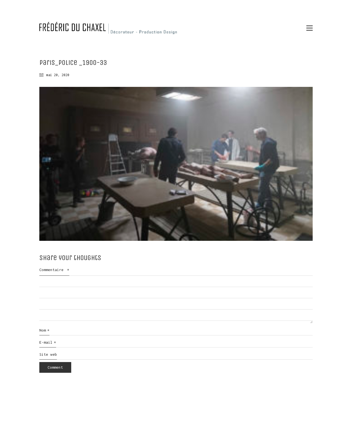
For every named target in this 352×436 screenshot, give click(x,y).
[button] (309, 28)
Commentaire (54, 269)
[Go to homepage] (108, 28)
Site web (48, 354)
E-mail (47, 342)
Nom (44, 330)
